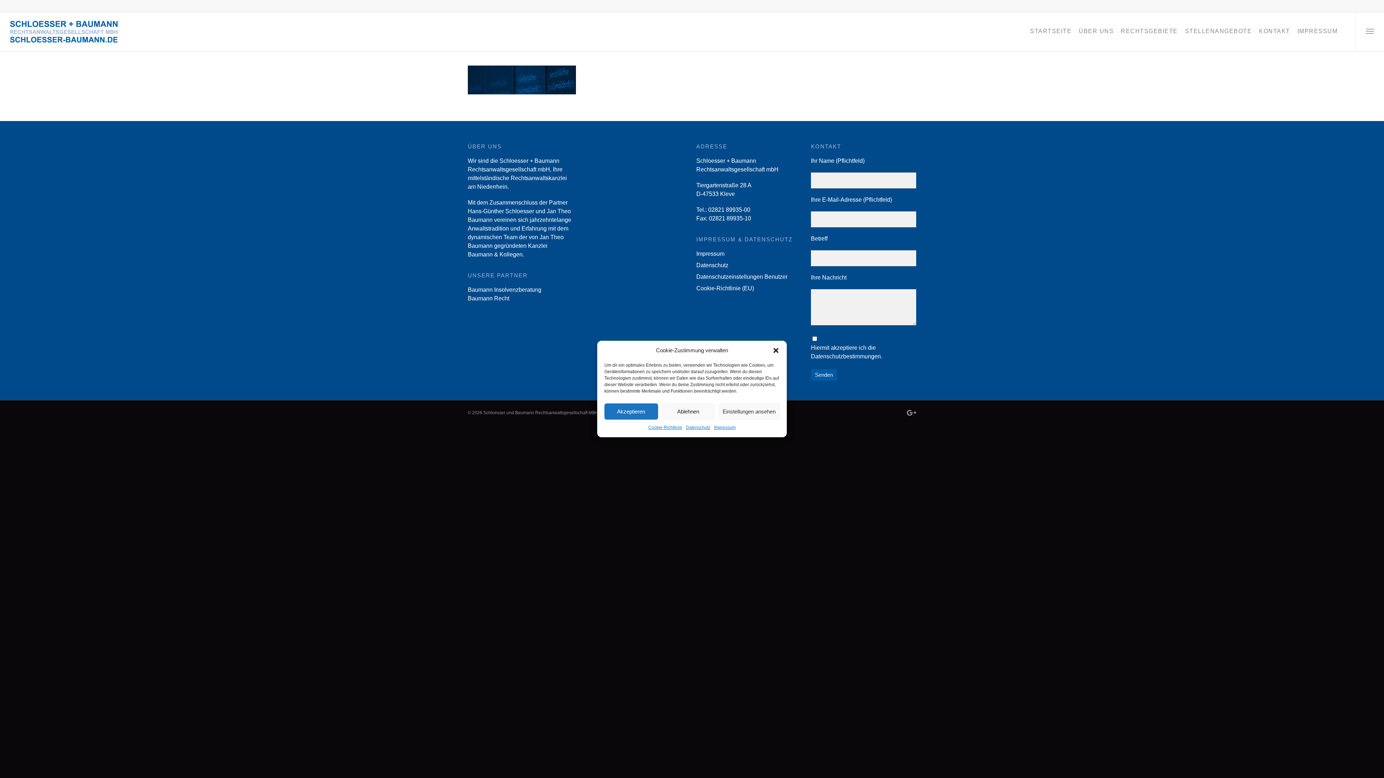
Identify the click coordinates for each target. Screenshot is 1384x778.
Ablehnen (688, 411)
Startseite (1051, 31)
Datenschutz (698, 427)
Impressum (725, 427)
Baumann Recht (488, 298)
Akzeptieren (631, 411)
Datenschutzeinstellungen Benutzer (742, 277)
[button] (776, 350)
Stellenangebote (1218, 31)
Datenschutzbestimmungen (846, 356)
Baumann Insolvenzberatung (504, 290)
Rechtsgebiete (1149, 31)
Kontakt (1274, 31)
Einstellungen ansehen (749, 411)
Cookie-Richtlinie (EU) (725, 288)
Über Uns (1096, 31)
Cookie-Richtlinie (665, 427)
